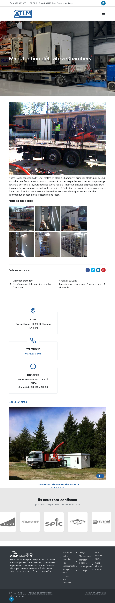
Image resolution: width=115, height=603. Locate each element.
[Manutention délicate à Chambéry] (21, 244)
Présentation (68, 552)
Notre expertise (67, 557)
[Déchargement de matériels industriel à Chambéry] (21, 218)
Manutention (85, 556)
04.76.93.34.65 (19, 3)
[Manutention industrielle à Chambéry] (47, 218)
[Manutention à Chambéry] (47, 244)
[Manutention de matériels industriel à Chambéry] (74, 244)
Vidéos (98, 559)
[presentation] (2, 522)
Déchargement (86, 566)
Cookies (22, 592)
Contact (98, 569)
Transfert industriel (83, 561)
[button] (51, 487)
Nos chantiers (99, 554)
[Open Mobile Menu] (103, 13)
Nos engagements (69, 564)
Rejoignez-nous (67, 571)
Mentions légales (17, 596)
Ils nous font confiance (67, 579)
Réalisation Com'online (95, 592)
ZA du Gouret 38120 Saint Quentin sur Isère (52, 3)
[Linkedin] (103, 3)
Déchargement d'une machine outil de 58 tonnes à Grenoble (57, 484)
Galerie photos (98, 564)
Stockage (83, 570)
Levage (82, 552)
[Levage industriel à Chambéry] (74, 218)
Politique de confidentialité (40, 592)
